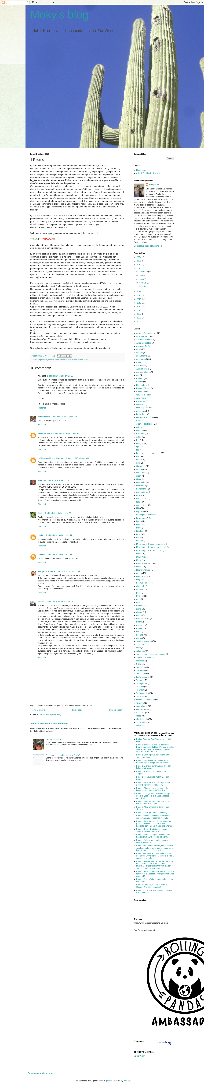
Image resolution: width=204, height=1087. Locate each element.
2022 (139, 261)
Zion (40, 480)
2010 (139, 310)
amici (138, 349)
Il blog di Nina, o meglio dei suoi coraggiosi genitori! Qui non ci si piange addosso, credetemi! (155, 796)
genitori (139, 469)
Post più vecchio (116, 710)
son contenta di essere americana (151, 654)
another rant (141, 359)
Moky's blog (59, 14)
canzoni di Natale (143, 395)
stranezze (140, 667)
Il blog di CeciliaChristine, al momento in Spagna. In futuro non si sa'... (153, 830)
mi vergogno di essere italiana (149, 550)
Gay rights (140, 466)
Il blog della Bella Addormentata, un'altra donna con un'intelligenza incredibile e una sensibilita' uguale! (155, 855)
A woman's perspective (146, 333)
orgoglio (139, 589)
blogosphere (42, 360)
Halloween (141, 486)
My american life (143, 563)
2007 (139, 321)
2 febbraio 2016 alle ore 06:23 (56, 480)
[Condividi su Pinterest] (70, 356)
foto (137, 456)
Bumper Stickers (143, 388)
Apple (138, 362)
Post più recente (38, 710)
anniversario (141, 356)
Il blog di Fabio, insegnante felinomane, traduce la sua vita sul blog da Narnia (153, 836)
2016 (139, 268)
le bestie (140, 524)
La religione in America (146, 515)
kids (138, 508)
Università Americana (145, 700)
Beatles (139, 382)
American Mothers (144, 340)
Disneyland (141, 414)
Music (138, 560)
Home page (77, 710)
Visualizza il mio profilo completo (148, 246)
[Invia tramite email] (58, 356)
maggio (142, 275)
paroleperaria (44, 417)
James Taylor (142, 505)
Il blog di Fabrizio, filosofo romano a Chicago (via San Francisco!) (151, 886)
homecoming (142, 489)
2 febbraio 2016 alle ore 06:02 (77, 458)
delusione (140, 411)
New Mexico (141, 576)
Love (138, 534)
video (138, 716)
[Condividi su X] (64, 356)
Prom (138, 622)
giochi (139, 476)
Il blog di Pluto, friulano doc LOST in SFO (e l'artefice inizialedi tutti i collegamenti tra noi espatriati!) (155, 873)
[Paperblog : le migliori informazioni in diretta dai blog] (164, 1045)
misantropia (141, 557)
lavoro (139, 521)
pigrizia (139, 609)
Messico (139, 541)
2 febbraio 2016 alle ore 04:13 (66, 433)
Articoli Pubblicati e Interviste (148, 173)
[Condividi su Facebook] (67, 356)
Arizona (139, 365)
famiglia (139, 443)
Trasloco (140, 687)
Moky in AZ (154, 185)
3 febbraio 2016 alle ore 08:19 (60, 602)
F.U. (138, 440)
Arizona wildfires (143, 372)
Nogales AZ (141, 580)
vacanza (140, 703)
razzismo (140, 625)
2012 (139, 303)
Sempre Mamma (45, 571)
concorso (140, 404)
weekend (140, 726)
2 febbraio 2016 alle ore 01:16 (64, 417)
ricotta (139, 631)
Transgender (141, 683)
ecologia (140, 430)
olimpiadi (140, 586)
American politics (143, 343)
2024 (139, 257)
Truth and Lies (142, 693)
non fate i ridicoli (143, 583)
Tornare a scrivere (53, 740)
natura (139, 573)
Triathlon (140, 690)
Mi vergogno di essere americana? (151, 547)
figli (137, 447)
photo (138, 602)
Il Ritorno (142, 286)
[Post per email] (53, 356)
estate (139, 437)
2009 (139, 314)
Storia (86, 360)
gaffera (109, 1081)
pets (138, 599)
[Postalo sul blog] (61, 356)
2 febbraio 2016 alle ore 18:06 (58, 513)
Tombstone (141, 674)
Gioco (138, 479)
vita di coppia (142, 719)
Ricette (139, 628)
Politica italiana (142, 619)
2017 (139, 265)
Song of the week (143, 657)
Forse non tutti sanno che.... (148, 453)
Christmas (140, 401)
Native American (143, 570)
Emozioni (63, 360)
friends (139, 460)
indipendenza (142, 492)
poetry (139, 615)
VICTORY (140, 713)
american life (141, 336)
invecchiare (141, 498)
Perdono (140, 596)
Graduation (141, 482)
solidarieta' (141, 651)
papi (138, 593)
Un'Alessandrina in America (50, 458)
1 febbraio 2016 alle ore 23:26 (60, 376)
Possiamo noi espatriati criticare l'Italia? (63, 755)
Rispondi (42, 408)
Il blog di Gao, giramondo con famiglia (152, 812)
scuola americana (144, 641)
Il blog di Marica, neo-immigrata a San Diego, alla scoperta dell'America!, (152, 789)
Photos (139, 606)
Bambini (139, 378)
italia (69, 360)
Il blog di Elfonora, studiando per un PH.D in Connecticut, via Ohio (154, 802)
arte (138, 375)
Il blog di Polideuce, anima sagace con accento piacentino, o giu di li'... (153, 783)
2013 (139, 299)
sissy (138, 648)
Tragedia (140, 680)
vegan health (142, 706)
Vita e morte (141, 722)
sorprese (140, 661)
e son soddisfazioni (144, 424)
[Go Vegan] (139, 1056)
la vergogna (141, 518)
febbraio (143, 283)
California (140, 391)
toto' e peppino (142, 677)
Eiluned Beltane (45, 433)
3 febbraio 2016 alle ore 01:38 (67, 571)
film (137, 450)
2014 (139, 295)
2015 (139, 292)
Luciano (41, 535)
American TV (141, 346)
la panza (140, 511)
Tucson (139, 696)
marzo (142, 279)
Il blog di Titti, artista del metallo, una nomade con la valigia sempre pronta (152, 761)
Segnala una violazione (40, 1073)
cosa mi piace (53, 360)
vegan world (141, 709)
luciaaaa (42, 602)
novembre (143, 272)
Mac (138, 537)
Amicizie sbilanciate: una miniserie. (49, 723)
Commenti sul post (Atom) (50, 714)
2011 (139, 306)
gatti (138, 463)
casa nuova (141, 398)
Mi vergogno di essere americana (150, 544)
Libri (138, 528)
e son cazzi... (141, 421)
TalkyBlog (140, 670)
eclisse (139, 427)
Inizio (138, 495)
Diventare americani (145, 417)
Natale (139, 567)
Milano (74, 360)
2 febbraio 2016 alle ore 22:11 (59, 535)
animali (139, 353)
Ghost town (141, 473)
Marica (41, 513)
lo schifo (139, 531)
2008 (139, 318)
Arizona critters (142, 369)
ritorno (80, 360)
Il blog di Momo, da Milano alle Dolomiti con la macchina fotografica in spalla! (153, 817)
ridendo (139, 635)
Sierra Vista (141, 644)
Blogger (127, 1081)
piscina (139, 612)
